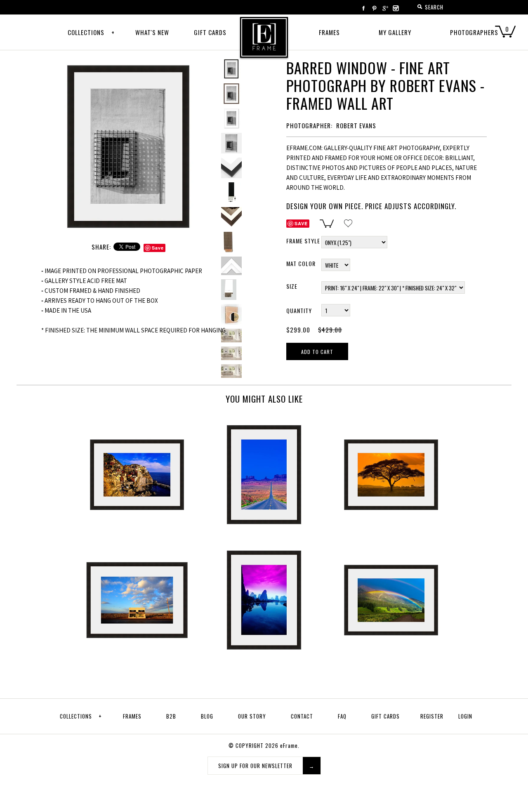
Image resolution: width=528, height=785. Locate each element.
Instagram (395, 8)
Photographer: (309, 125)
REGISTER (431, 716)
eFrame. (289, 745)
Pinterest (374, 8)
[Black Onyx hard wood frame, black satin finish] (231, 192)
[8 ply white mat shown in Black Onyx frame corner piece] (231, 118)
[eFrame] (264, 43)
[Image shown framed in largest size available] (231, 335)
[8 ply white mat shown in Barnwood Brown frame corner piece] (231, 217)
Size (291, 286)
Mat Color (301, 263)
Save (158, 248)
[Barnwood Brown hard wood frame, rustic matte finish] (231, 242)
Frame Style (303, 240)
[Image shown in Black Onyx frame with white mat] (129, 63)
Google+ (384, 8)
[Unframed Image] (231, 93)
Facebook (363, 8)
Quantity (299, 310)
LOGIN (465, 716)
